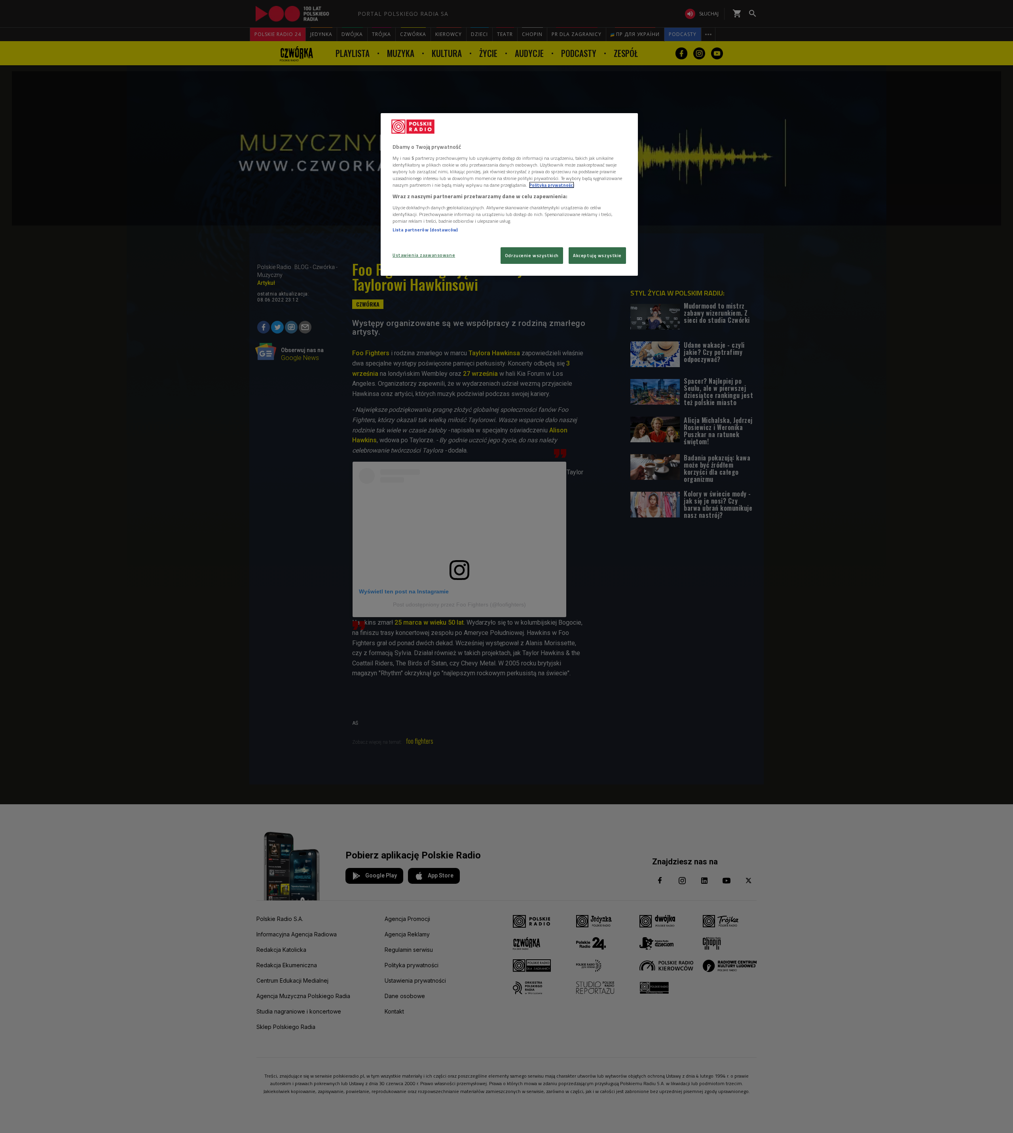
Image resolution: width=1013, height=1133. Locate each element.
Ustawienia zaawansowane (424, 255)
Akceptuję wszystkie (597, 255)
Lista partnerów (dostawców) (425, 229)
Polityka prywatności (551, 185)
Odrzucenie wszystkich (532, 255)
